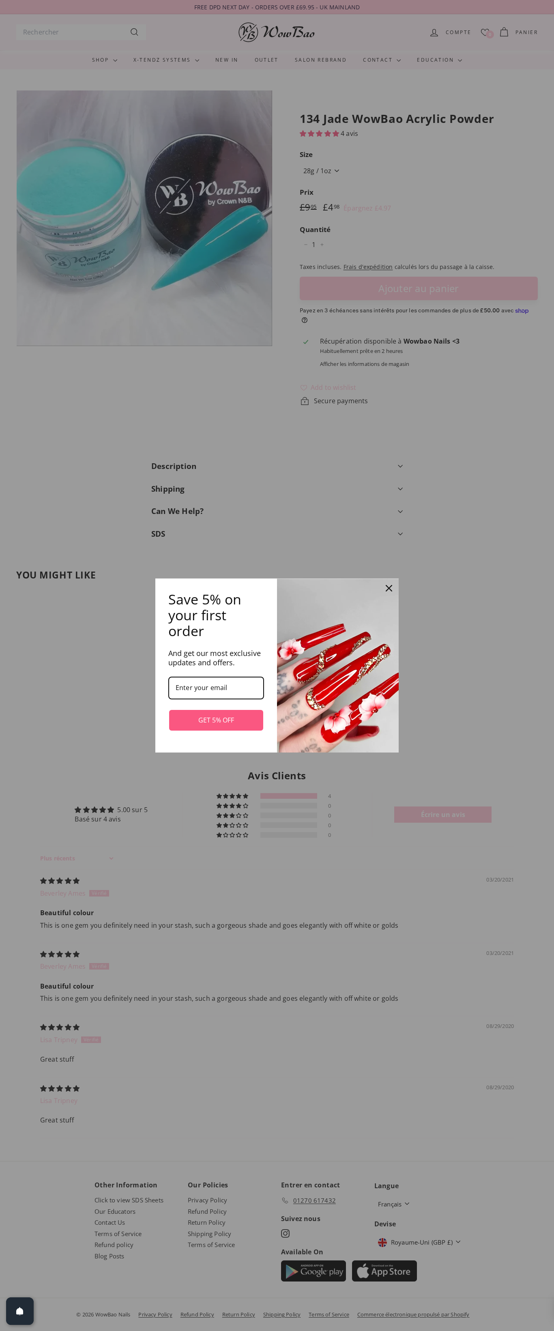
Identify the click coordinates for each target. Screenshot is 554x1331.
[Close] (389, 588)
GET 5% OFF (216, 720)
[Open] (20, 1311)
